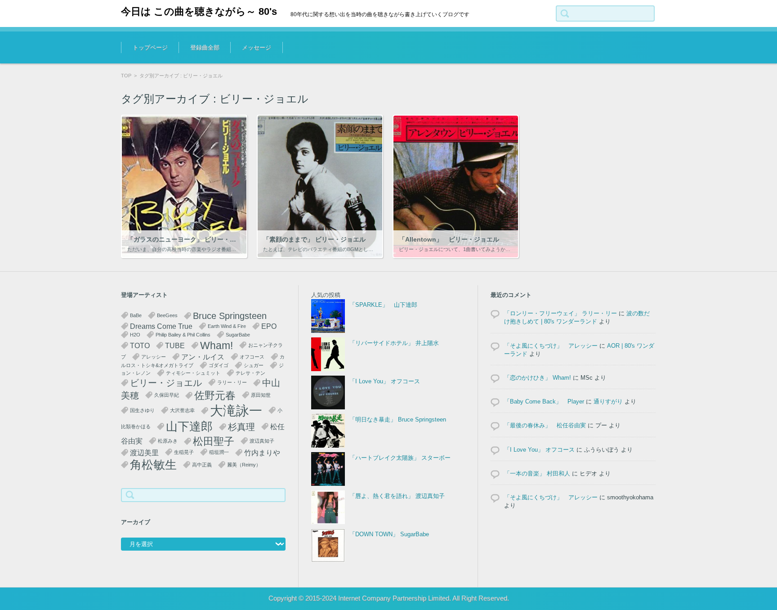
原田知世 (261, 395)
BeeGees (167, 315)
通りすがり (608, 401)
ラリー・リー (232, 382)
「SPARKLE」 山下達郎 (383, 304)
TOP (126, 75)
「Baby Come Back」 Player (544, 401)
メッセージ (256, 47)
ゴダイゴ (218, 365)
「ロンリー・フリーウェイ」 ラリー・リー (560, 313)
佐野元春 (215, 395)
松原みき (168, 441)
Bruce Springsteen (230, 316)
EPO (269, 326)
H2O (135, 334)
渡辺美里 (144, 453)
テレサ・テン (250, 373)
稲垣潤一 (219, 452)
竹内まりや (262, 453)
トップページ (150, 47)
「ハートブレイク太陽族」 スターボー (400, 457)
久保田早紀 (166, 395)
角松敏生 (153, 464)
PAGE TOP (751, 576)
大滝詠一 (236, 410)
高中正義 (202, 464)
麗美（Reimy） (244, 464)
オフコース (252, 356)
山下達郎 (189, 426)
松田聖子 (213, 441)
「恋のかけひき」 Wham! (537, 377)
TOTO (140, 345)
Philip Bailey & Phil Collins (183, 334)
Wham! (216, 345)
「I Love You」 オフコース (384, 381)
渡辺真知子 (262, 441)
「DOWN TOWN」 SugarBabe (389, 534)
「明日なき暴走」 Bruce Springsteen (397, 419)
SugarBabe (238, 334)
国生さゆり (142, 410)
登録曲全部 (204, 47)
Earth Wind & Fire (227, 326)
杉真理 (241, 427)
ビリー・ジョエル (166, 383)
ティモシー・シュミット (193, 373)
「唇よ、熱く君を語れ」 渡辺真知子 (397, 496)
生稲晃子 (184, 452)
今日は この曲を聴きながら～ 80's (199, 11)
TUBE (175, 345)
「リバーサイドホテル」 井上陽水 (394, 343)
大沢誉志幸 (182, 410)
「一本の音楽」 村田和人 (537, 473)
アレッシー (153, 356)
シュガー (253, 365)
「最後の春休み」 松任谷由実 (545, 425)
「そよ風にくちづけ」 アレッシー (551, 345)
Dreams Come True (161, 326)
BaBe (136, 315)
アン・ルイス (202, 357)
